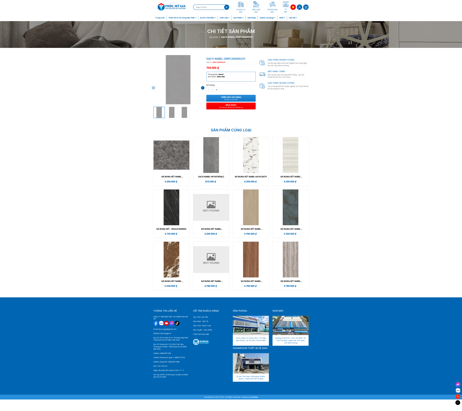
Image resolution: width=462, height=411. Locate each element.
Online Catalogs (267, 17)
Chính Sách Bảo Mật (201, 334)
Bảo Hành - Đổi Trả (200, 321)
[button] (203, 88)
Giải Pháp (251, 17)
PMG (281, 17)
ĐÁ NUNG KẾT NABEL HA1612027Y (251, 176)
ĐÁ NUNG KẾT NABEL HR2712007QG (211, 229)
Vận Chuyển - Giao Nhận (202, 330)
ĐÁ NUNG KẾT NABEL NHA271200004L (171, 281)
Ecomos (254, 397)
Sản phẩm (238, 17)
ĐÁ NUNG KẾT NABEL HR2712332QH (291, 229)
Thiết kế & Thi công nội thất (181, 17)
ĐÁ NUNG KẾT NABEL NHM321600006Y (251, 281)
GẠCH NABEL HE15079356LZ (211, 176)
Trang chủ (160, 17)
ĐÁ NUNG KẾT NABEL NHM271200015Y (291, 176)
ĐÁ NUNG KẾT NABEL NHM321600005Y (291, 281)
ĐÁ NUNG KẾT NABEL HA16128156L (171, 176)
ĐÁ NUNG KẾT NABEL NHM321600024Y (211, 281)
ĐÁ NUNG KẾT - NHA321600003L (171, 229)
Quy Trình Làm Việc (200, 317)
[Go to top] (457, 402)
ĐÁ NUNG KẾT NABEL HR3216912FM (251, 229)
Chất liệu (224, 17)
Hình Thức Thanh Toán (202, 325)
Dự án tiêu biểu (207, 17)
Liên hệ (292, 17)
